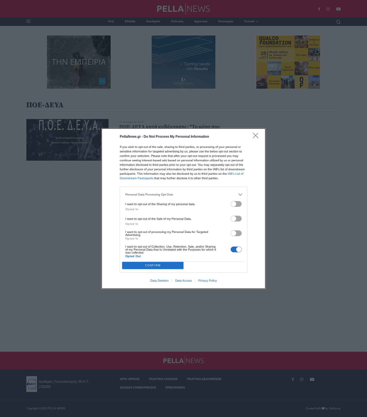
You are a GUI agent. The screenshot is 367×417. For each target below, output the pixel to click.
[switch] (236, 204)
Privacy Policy (207, 280)
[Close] (257, 137)
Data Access (183, 280)
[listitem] (183, 194)
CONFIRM (153, 265)
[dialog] (183, 209)
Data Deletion (159, 280)
